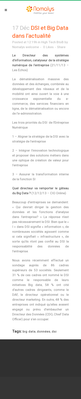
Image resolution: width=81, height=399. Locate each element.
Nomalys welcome (25, 47)
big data (29, 331)
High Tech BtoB (52, 42)
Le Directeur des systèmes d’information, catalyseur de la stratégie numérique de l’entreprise (40, 60)
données (43, 331)
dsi (54, 331)
